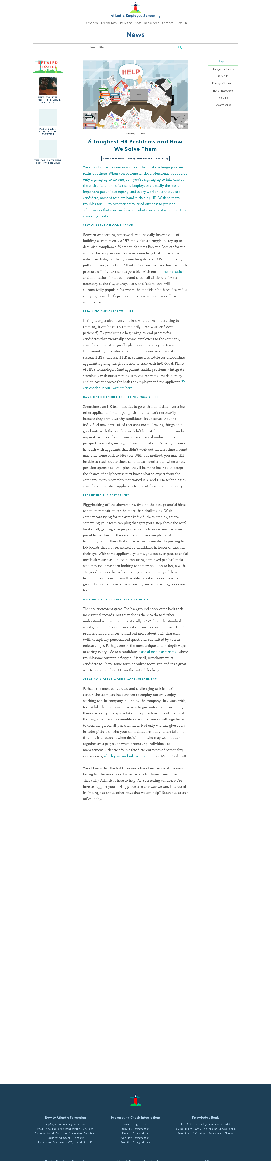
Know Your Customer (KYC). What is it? (65, 1142)
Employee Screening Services (65, 1124)
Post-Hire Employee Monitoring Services (65, 1128)
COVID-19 (223, 76)
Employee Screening (223, 83)
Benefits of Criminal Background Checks (206, 1133)
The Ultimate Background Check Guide (205, 1124)
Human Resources (223, 90)
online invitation (170, 271)
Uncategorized (223, 104)
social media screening (159, 651)
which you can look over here (127, 756)
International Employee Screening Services (65, 1133)
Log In (182, 22)
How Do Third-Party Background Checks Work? (206, 1128)
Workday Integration (135, 1137)
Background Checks (223, 69)
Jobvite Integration (135, 1128)
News (138, 22)
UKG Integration (135, 1124)
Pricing (126, 22)
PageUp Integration (135, 1133)
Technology (109, 22)
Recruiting (223, 97)
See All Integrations (135, 1142)
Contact (168, 22)
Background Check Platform (65, 1137)
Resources (151, 22)
